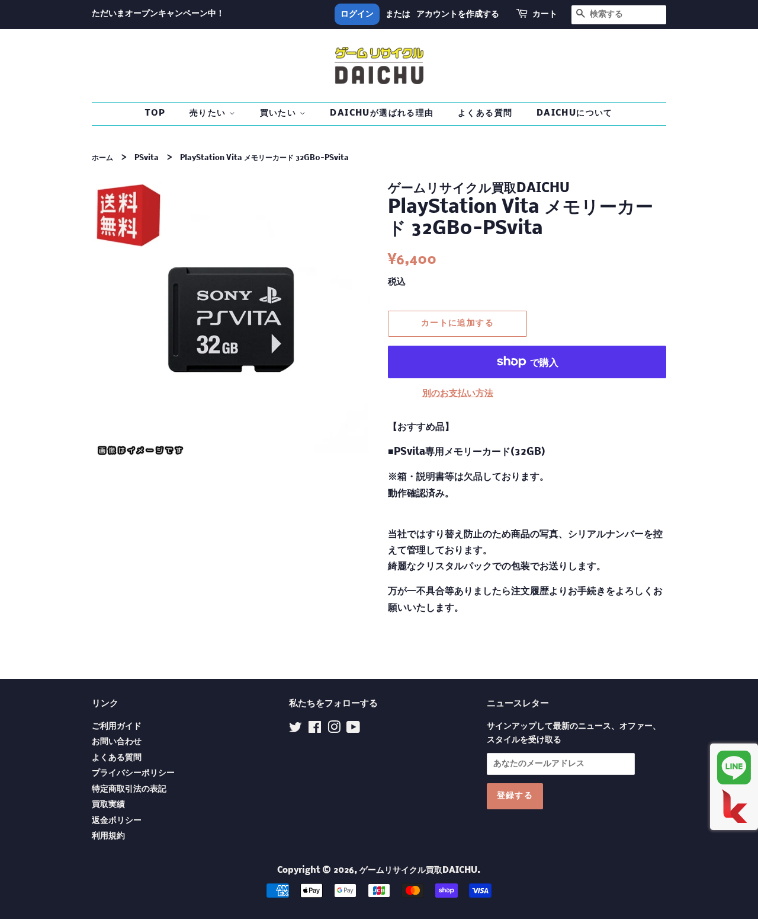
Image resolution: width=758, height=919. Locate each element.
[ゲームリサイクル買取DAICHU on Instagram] (334, 730)
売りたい (209, 113)
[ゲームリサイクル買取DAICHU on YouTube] (353, 730)
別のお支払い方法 (457, 393)
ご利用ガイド (117, 726)
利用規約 (108, 836)
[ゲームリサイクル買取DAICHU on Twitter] (295, 730)
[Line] (734, 767)
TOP (155, 113)
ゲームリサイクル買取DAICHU (418, 870)
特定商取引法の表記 (129, 789)
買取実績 (108, 804)
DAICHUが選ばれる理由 (381, 113)
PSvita (146, 158)
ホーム (102, 158)
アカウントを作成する (457, 14)
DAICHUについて (575, 113)
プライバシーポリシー (133, 773)
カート (544, 14)
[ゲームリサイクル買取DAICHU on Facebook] (315, 730)
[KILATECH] (734, 806)
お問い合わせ (117, 742)
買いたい (280, 113)
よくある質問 (485, 113)
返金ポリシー (117, 820)
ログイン (357, 14)
